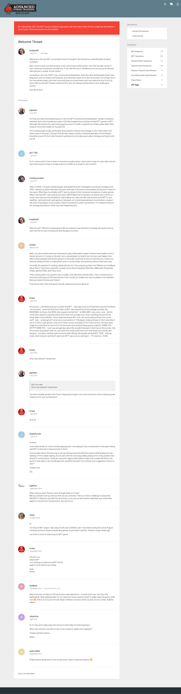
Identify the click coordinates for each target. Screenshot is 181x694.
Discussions (171, 4)
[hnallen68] (21, 53)
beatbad (33, 585)
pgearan (33, 110)
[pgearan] (21, 111)
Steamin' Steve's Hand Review (147, 70)
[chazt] (21, 517)
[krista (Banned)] (21, 299)
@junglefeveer (67, 501)
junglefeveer (35, 434)
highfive (33, 485)
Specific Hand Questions (147, 66)
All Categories (147, 51)
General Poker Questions (147, 61)
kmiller (33, 245)
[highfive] (21, 485)
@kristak (35, 385)
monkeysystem (37, 178)
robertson (34, 616)
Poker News (147, 80)
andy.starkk (35, 651)
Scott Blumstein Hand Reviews (147, 75)
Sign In (178, 4)
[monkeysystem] (21, 179)
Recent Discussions (141, 31)
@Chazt (36, 557)
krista (32, 298)
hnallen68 (34, 50)
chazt (32, 515)
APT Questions (147, 56)
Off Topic (44, 53)
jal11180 (33, 153)
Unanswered (138, 36)
